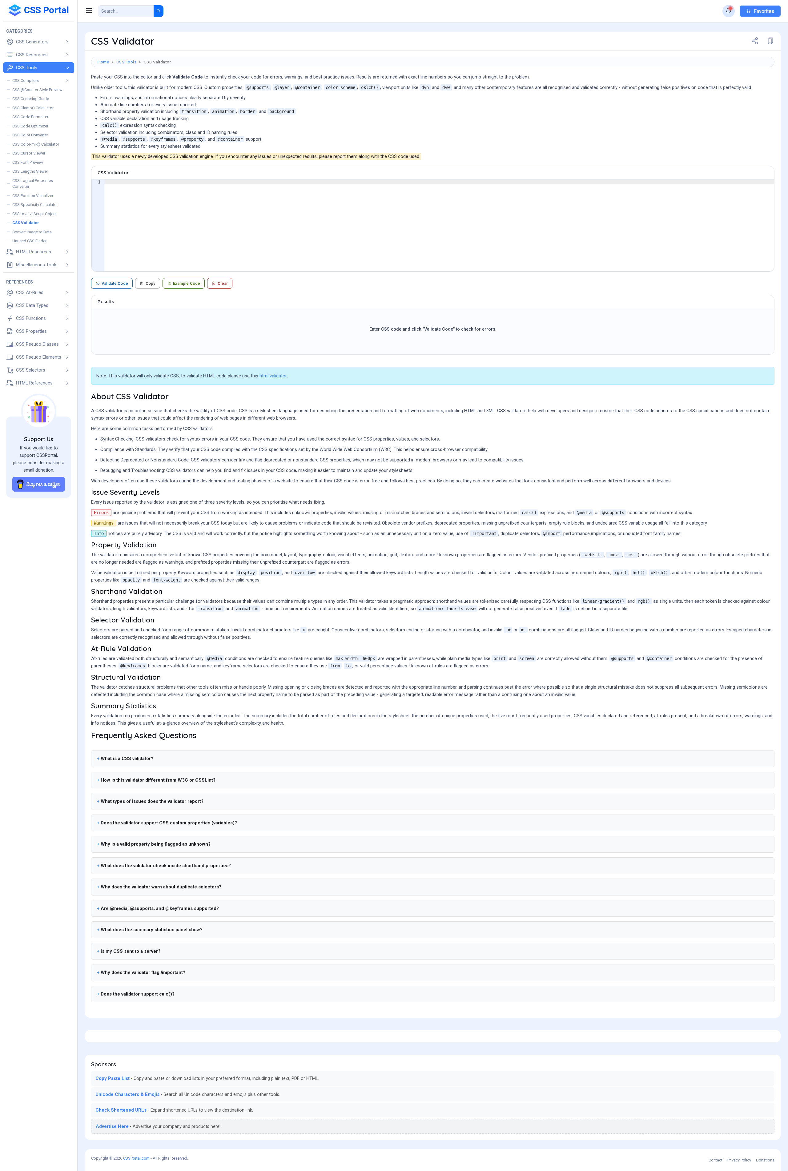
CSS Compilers (25, 80)
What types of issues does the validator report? (152, 801)
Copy (150, 283)
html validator (273, 376)
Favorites (763, 11)
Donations (765, 1160)
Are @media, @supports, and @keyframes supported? (160, 908)
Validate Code (115, 283)
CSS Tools (126, 61)
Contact (715, 1160)
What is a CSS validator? (127, 758)
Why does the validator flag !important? (143, 972)
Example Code (186, 283)
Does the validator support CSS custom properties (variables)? (169, 823)
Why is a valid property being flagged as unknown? (156, 844)
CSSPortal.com (136, 1158)
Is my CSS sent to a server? (130, 951)
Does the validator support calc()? (138, 994)
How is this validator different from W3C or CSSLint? (158, 780)
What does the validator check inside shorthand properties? (166, 865)
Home (103, 61)
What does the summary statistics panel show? (152, 929)
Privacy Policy (739, 1160)
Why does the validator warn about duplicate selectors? (161, 887)
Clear (223, 283)
